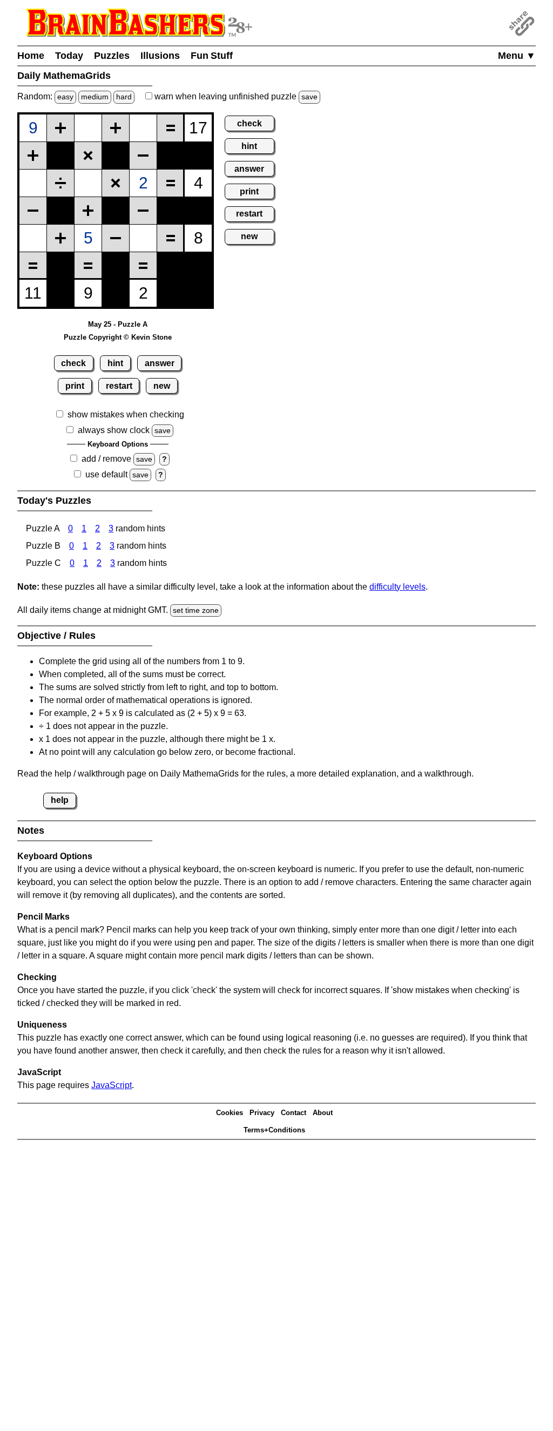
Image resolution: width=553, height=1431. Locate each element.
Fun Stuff (212, 55)
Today (69, 55)
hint (115, 363)
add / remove (106, 458)
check (73, 363)
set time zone (196, 610)
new (161, 385)
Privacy (261, 1113)
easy (65, 96)
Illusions (160, 55)
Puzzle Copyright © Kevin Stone (118, 337)
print (74, 385)
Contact (293, 1113)
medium (95, 96)
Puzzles (112, 55)
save (309, 96)
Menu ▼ (517, 55)
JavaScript (111, 1085)
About (323, 1113)
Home (30, 55)
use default (106, 474)
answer (159, 363)
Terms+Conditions (274, 1130)
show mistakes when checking (126, 414)
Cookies (229, 1113)
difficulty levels (397, 586)
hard (124, 96)
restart (119, 385)
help (60, 800)
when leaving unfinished (235, 96)
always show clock (114, 430)
